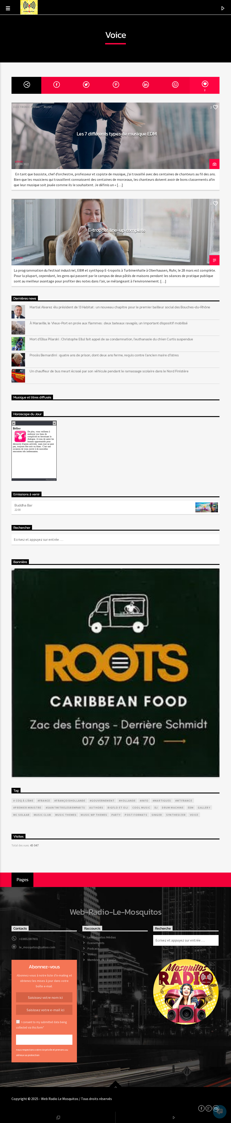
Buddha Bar (23, 505)
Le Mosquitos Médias (102, 937)
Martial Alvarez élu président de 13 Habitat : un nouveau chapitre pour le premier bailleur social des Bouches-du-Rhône (120, 307)
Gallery (204, 807)
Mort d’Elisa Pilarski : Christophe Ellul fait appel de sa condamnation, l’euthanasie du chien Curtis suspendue (111, 339)
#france (44, 800)
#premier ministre (27, 807)
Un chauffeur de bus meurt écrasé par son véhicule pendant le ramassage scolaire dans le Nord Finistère (109, 371)
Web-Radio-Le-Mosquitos (115, 912)
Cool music (141, 807)
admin (19, 161)
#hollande (127, 800)
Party (115, 814)
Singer (157, 814)
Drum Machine (172, 807)
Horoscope (51, 479)
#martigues (162, 800)
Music (48, 107)
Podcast (93, 949)
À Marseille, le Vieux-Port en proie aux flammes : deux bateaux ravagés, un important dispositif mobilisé (108, 323)
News (29, 203)
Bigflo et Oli (118, 807)
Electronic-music (26, 107)
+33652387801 (28, 939)
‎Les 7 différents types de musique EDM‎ (117, 134)
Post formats (136, 814)
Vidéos (92, 954)
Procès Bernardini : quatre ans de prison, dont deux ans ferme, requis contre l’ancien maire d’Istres (104, 355)
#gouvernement (102, 800)
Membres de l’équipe (102, 960)
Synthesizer (176, 814)
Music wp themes (94, 814)
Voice (194, 814)
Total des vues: (21, 845)
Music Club (42, 814)
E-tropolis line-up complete (117, 230)
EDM (191, 807)
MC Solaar (21, 814)
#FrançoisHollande (69, 800)
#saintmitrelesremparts (65, 807)
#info (144, 800)
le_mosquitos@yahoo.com (37, 947)
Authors (96, 807)
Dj (156, 807)
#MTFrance (183, 800)
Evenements (96, 943)
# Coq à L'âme (23, 800)
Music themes (65, 814)
